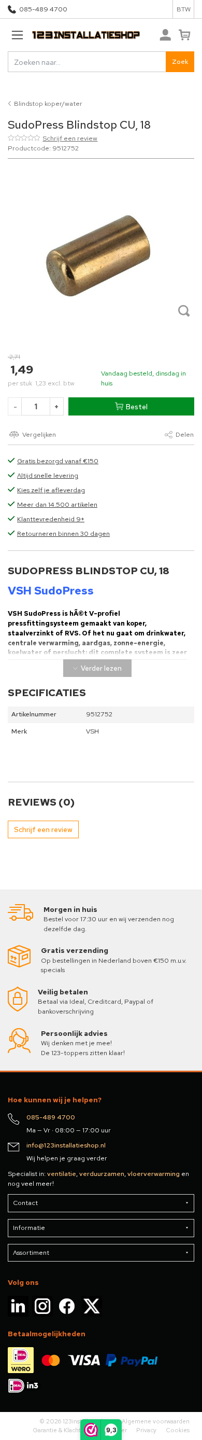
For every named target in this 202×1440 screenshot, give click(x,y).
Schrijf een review (69, 138)
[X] (91, 1305)
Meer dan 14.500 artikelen (57, 504)
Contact (25, 1202)
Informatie (29, 1227)
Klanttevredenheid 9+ (50, 519)
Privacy (146, 1430)
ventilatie (61, 1173)
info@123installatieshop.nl (66, 1145)
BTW (184, 9)
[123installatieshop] (74, 35)
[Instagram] (42, 1305)
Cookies (178, 1430)
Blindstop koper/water (48, 103)
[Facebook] (66, 1305)
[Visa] (84, 1359)
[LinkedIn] (18, 1305)
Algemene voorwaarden (156, 1421)
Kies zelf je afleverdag (51, 490)
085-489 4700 (43, 9)
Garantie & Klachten (60, 1430)
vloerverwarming (153, 1173)
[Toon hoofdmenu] (17, 35)
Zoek (180, 61)
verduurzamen (101, 1173)
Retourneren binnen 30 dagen (63, 533)
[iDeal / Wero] (21, 1359)
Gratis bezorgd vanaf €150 (57, 460)
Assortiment (31, 1252)
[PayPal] (131, 1359)
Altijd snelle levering (47, 475)
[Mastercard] (51, 1359)
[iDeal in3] (24, 1384)
